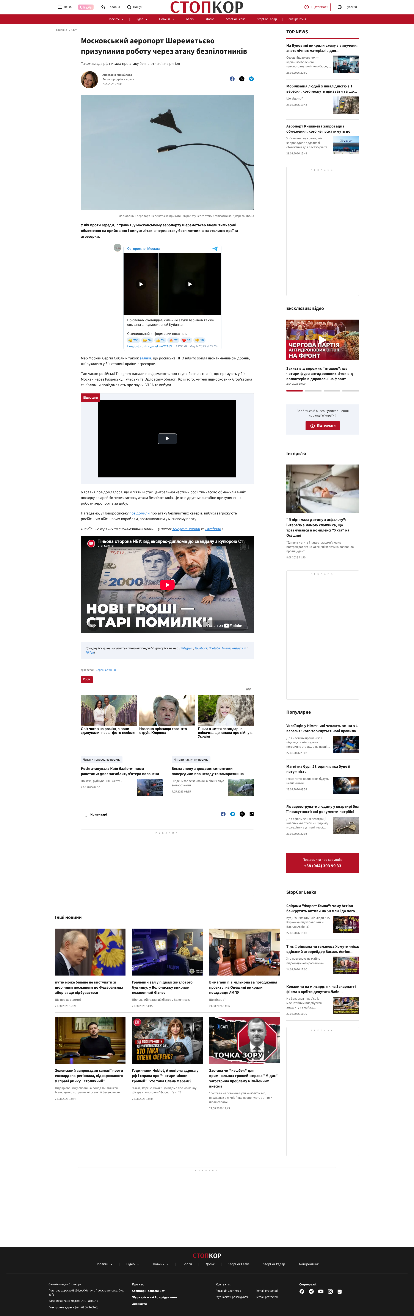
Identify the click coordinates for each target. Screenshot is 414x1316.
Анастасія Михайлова (117, 75)
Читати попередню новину (101, 759)
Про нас (138, 1284)
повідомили (139, 513)
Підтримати (319, 7)
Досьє (210, 19)
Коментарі (98, 814)
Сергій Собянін (106, 670)
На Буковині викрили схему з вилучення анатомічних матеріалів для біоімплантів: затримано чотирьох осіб (322, 51)
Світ (74, 30)
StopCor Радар (267, 19)
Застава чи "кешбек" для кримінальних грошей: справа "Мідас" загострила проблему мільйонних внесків (243, 1078)
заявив (145, 358)
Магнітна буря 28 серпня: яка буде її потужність (318, 769)
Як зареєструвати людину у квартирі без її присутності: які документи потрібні (322, 809)
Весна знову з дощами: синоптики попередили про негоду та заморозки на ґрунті (208, 774)
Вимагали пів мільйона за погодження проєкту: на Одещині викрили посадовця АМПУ (243, 988)
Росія (87, 679)
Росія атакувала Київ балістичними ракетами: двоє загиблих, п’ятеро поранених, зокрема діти (121, 774)
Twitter (226, 648)
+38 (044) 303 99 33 (322, 866)
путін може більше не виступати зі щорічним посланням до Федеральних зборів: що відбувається (89, 988)
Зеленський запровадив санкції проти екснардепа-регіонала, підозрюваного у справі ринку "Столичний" (89, 1076)
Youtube (214, 648)
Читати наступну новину (191, 759)
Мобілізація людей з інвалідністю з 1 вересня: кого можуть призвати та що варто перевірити (320, 91)
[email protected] (87, 1307)
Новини (164, 19)
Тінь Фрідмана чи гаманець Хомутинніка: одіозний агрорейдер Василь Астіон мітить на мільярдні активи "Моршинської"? (322, 954)
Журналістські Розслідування (154, 1297)
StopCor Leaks (235, 19)
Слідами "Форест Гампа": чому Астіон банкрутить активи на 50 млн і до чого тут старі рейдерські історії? (320, 911)
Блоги (190, 19)
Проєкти (113, 19)
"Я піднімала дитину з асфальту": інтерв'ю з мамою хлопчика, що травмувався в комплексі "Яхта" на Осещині (317, 527)
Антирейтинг (297, 19)
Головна (61, 30)
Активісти (139, 1304)
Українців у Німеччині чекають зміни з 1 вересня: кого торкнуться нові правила (322, 728)
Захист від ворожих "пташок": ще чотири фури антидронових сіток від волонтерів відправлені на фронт (319, 374)
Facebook (201, 648)
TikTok (89, 652)
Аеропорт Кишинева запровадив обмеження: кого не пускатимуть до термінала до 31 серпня (318, 132)
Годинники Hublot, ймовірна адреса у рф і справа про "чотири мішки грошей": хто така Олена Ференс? (165, 1076)
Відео (139, 19)
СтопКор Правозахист (148, 1291)
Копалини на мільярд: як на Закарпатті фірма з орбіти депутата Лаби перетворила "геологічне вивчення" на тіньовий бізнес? (321, 994)
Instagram (239, 648)
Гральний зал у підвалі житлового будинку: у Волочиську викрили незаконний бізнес (162, 988)
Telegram (187, 648)
